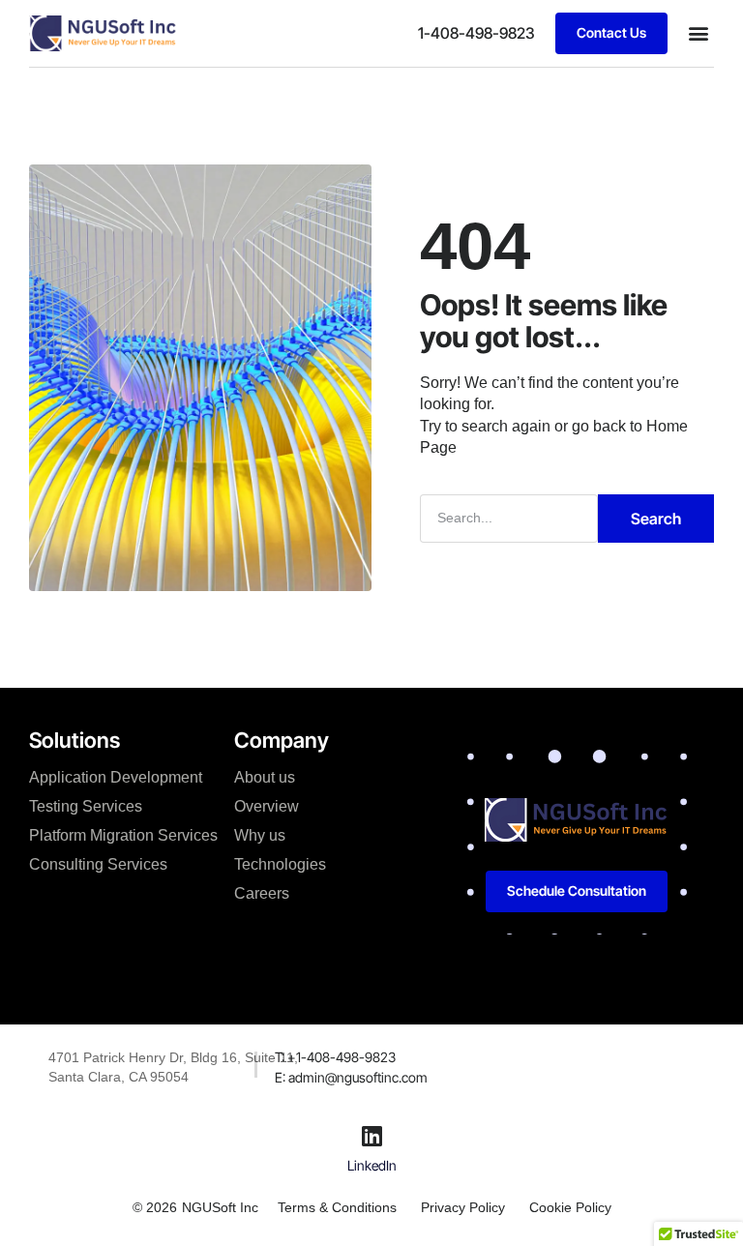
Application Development (115, 777)
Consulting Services (98, 864)
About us (264, 777)
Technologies (280, 864)
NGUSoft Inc (220, 1207)
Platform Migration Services (123, 835)
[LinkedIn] (371, 1135)
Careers (261, 893)
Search (656, 518)
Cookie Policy (570, 1207)
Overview (266, 806)
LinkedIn (372, 1165)
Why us (259, 835)
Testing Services (85, 806)
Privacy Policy (463, 1207)
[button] (698, 33)
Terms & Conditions (337, 1207)
